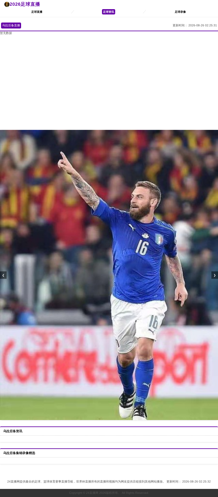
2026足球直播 (25, 4)
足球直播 (36, 11)
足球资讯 (108, 11)
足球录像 (180, 11)
